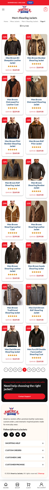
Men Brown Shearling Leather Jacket (36, 227)
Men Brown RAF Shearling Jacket (12, 184)
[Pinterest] (23, 434)
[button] (3, 9)
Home (6, 21)
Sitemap (41, 473)
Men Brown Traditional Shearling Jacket (12, 310)
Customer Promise (24, 464)
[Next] (43, 370)
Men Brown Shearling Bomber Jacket (36, 185)
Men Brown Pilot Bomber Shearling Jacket (12, 144)
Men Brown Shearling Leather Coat (13, 227)
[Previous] (6, 370)
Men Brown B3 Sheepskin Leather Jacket (12, 60)
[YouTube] (17, 434)
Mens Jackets (15, 21)
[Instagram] (11, 434)
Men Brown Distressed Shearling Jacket (36, 102)
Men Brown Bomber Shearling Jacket (36, 59)
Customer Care (24, 457)
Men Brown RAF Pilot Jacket (36, 142)
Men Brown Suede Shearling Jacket (36, 267)
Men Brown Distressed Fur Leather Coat (12, 102)
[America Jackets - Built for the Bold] (24, 9)
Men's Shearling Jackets (30, 21)
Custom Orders (24, 450)
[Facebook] (5, 434)
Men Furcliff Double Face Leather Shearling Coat (36, 352)
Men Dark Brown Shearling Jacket (12, 350)
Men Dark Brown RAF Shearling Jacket (36, 310)
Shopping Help (24, 443)
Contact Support (24, 396)
